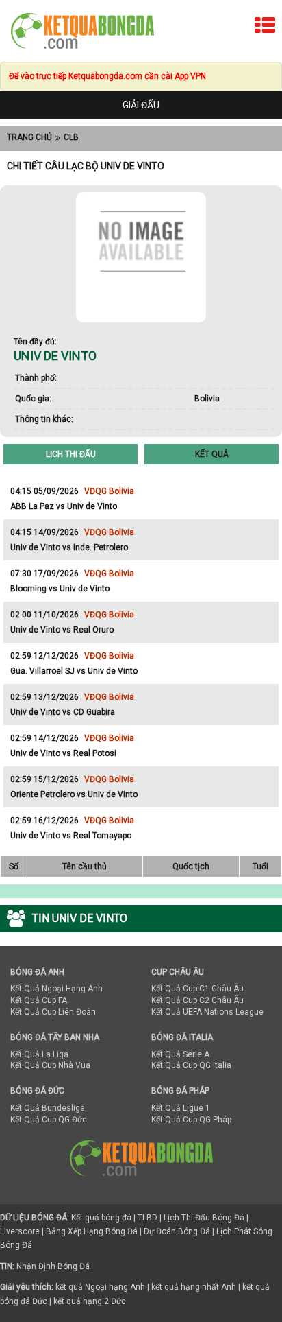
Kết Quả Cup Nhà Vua (50, 1065)
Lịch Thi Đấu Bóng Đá (204, 1218)
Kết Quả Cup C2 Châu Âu (197, 1000)
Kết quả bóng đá (101, 1218)
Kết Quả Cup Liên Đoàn (53, 1012)
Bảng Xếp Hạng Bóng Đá (92, 1231)
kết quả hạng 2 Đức (89, 1301)
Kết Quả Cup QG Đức (48, 1119)
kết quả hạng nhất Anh (193, 1287)
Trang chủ (29, 137)
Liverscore (20, 1231)
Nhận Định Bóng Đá (53, 1266)
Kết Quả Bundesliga (47, 1108)
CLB (71, 137)
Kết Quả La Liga (39, 1054)
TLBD (147, 1218)
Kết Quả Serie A (180, 1054)
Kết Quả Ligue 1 (180, 1108)
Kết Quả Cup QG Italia (191, 1065)
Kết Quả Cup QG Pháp (191, 1119)
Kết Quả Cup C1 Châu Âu (197, 988)
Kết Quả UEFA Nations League (207, 1012)
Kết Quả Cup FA (38, 1000)
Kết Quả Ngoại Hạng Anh (56, 988)
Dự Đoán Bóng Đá (177, 1231)
